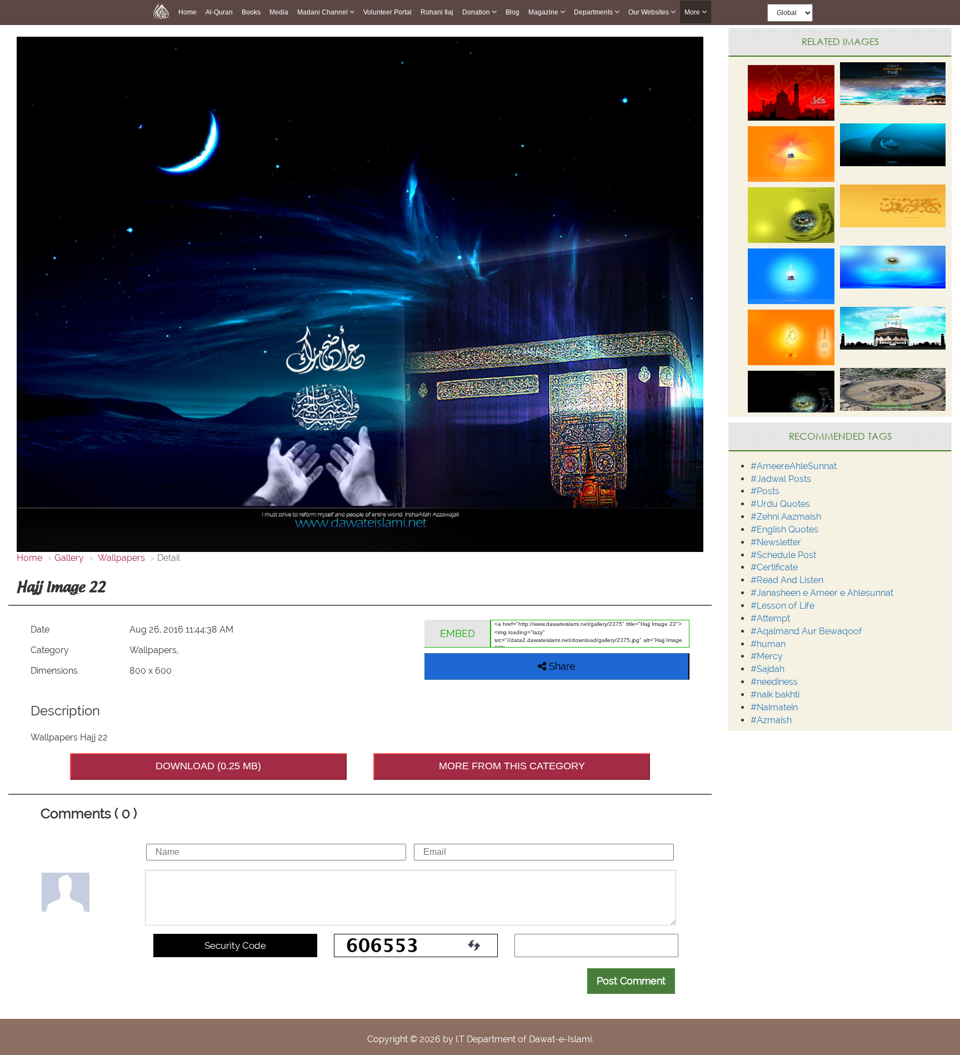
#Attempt (770, 618)
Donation (477, 12)
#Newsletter (776, 542)
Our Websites (649, 12)
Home (187, 12)
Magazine (544, 12)
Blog (512, 12)
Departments (594, 12)
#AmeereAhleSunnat (794, 466)
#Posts (765, 491)
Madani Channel (323, 12)
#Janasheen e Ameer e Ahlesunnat (822, 593)
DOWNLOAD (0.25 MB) (208, 766)
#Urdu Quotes (780, 504)
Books (251, 12)
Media (278, 12)
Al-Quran (219, 12)
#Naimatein (774, 707)
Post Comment (631, 981)
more (693, 12)
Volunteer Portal (387, 12)
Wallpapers (120, 558)
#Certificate (774, 567)
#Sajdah (767, 669)
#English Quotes (784, 529)
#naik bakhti (775, 694)
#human (768, 644)
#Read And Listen (787, 580)
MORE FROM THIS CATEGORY (512, 766)
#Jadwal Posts (781, 479)
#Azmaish (771, 720)
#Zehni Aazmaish (786, 516)
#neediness (774, 681)
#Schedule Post (783, 555)
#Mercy (767, 656)
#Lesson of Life (782, 605)
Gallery (69, 558)
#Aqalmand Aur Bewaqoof (806, 631)
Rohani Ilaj (437, 12)
